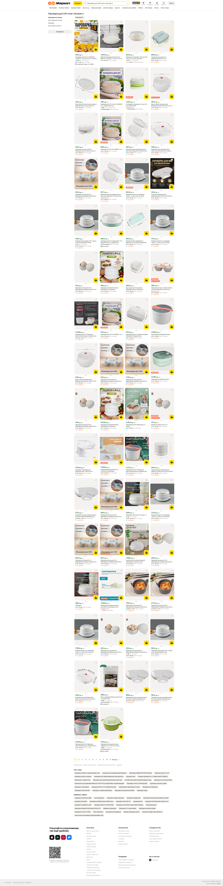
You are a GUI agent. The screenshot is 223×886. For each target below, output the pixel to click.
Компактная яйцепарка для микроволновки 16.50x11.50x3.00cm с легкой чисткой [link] (162, 195)
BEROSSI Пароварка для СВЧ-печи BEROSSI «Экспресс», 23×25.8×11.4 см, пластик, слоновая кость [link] (111, 57)
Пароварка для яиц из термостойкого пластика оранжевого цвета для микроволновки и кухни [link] (161, 288)
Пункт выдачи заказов (155, 838)
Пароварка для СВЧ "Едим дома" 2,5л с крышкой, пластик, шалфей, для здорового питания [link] (112, 241)
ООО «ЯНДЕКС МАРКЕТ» (214, 881)
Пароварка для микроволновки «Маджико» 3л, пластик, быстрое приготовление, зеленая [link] (110, 745)
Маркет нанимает (154, 841)
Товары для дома (91, 846)
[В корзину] (95, 49)
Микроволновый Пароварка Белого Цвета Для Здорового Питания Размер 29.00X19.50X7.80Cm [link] (137, 150)
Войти (172, 3)
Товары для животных (93, 867)
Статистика (8, 882)
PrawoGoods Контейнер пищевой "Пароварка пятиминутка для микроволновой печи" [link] (135, 561)
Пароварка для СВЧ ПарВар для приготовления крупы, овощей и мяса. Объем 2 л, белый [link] (86, 335)
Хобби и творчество (92, 854)
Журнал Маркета (123, 844)
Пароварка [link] (78, 605)
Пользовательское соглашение (22, 882)
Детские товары (91, 872)
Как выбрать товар (123, 831)
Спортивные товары (92, 865)
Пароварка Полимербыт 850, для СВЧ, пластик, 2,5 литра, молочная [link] (137, 57)
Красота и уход (91, 852)
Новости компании (154, 831)
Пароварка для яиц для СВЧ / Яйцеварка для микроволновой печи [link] (85, 195)
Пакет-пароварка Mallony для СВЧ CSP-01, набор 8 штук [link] (112, 697)
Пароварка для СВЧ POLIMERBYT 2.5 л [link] (111, 149)
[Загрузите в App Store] (51, 839)
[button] (79, 17)
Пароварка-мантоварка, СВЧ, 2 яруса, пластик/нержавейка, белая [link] (85, 241)
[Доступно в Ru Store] (69, 839)
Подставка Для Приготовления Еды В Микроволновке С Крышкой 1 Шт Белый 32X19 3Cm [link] (86, 105)
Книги (88, 859)
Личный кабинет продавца (126, 859)
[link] (87, 773)
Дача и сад (90, 857)
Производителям (154, 836)
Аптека (89, 849)
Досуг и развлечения (93, 831)
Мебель (89, 833)
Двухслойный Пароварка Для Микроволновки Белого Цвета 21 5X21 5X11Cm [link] (162, 105)
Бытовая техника (91, 836)
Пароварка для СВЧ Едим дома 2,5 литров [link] (135, 425)
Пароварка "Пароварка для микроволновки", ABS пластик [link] (84, 470)
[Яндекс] (219, 883)
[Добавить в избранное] (96, 22)
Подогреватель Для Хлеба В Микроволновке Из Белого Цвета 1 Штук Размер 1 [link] (85, 150)
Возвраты (121, 841)
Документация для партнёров (127, 865)
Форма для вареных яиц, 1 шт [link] (159, 424)
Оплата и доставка (123, 833)
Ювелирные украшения (93, 875)
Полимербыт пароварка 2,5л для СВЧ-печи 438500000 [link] (136, 104)
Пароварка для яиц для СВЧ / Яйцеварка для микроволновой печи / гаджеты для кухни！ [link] (136, 606)
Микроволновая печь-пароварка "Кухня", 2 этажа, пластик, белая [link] (135, 195)
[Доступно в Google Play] (57, 839)
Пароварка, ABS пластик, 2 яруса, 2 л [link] (136, 515)
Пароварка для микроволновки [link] (160, 379)
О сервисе (121, 838)
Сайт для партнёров (124, 867)
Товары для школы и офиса (94, 862)
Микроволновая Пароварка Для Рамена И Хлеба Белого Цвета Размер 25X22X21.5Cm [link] (162, 470)
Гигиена (89, 838)
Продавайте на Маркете (125, 862)
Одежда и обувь (91, 844)
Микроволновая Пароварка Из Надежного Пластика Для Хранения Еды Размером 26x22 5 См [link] (136, 241)
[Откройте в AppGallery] (63, 839)
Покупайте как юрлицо (124, 836)
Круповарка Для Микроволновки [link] (160, 334)
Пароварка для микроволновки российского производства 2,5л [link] (110, 606)
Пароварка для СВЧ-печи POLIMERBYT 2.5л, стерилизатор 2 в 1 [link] (112, 104)
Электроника (90, 841)
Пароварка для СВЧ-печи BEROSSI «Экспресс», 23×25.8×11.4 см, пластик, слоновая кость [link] (86, 57)
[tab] (53, 8)
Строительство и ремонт (94, 870)
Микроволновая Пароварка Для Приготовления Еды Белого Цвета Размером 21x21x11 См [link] (161, 150)
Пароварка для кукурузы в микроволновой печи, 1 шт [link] (158, 57)
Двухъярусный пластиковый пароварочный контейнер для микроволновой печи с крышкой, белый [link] (135, 288)
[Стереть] (127, 3)
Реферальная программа (156, 833)
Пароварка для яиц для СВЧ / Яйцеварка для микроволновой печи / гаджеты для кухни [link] (86, 288)
